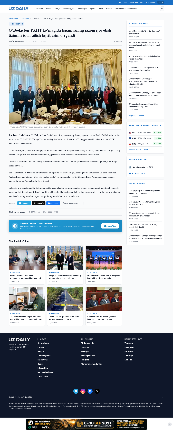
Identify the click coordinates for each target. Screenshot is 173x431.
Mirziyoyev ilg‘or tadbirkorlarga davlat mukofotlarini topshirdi (144, 192)
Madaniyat (82, 8)
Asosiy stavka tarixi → (138, 173)
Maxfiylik (85, 351)
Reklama (85, 360)
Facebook (54, 203)
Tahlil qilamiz (150, 2)
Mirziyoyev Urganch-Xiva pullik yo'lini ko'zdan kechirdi (144, 203)
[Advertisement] (86, 424)
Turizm (100, 8)
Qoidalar (85, 347)
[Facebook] (90, 391)
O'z (160, 2)
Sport (92, 8)
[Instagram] (82, 391)
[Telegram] (75, 391)
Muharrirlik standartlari (91, 364)
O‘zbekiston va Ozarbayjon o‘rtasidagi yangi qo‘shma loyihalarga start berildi (145, 94)
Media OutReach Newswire (126, 8)
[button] (162, 8)
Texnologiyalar (69, 8)
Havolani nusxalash (73, 203)
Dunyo (109, 8)
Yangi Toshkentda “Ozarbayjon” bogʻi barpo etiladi (144, 32)
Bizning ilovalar (88, 355)
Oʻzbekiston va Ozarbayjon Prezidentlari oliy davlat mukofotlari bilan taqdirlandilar (143, 81)
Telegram (26, 203)
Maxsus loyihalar (136, 2)
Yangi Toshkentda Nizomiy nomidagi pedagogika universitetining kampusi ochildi (144, 45)
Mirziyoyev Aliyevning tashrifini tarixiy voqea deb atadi (144, 57)
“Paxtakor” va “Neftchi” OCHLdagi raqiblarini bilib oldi (143, 225)
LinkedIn (128, 360)
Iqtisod (49, 8)
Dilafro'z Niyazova (16, 41)
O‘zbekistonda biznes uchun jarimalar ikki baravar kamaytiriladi (144, 214)
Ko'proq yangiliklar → (137, 116)
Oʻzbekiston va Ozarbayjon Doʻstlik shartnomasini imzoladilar (143, 68)
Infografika (123, 2)
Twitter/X (40, 203)
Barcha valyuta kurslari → (139, 150)
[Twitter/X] (97, 391)
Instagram (129, 347)
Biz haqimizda (87, 343)
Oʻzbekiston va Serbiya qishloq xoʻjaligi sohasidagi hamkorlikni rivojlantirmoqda (145, 237)
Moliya (57, 8)
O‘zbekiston (38, 8)
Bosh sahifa (13, 19)
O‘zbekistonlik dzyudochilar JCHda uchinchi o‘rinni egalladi (143, 105)
